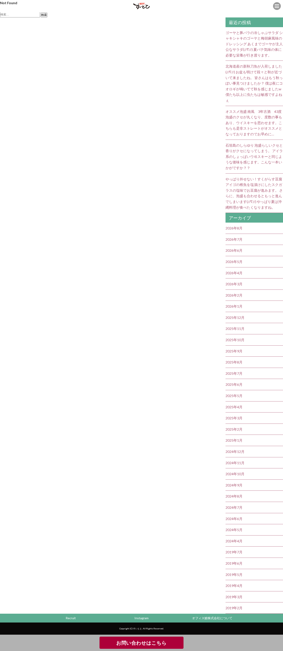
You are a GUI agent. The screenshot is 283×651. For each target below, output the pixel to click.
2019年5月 (234, 574)
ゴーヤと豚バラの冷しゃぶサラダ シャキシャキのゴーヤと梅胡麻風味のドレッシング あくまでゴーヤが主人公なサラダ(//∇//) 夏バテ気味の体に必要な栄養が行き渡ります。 (254, 43)
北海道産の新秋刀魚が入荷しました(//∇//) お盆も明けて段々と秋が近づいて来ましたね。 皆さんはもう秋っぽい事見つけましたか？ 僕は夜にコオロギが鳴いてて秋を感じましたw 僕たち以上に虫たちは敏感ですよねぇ (254, 83)
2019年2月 (234, 608)
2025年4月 (234, 407)
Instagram (141, 618)
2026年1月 (234, 306)
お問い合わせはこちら (141, 643)
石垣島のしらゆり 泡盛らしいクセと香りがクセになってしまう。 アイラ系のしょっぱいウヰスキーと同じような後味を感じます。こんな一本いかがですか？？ (254, 156)
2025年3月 (234, 418)
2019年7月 (234, 552)
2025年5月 (234, 396)
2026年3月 (234, 284)
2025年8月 (234, 362)
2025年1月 (234, 440)
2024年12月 (235, 451)
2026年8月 (234, 228)
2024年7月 (234, 507)
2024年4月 (234, 541)
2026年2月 (234, 295)
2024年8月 (234, 496)
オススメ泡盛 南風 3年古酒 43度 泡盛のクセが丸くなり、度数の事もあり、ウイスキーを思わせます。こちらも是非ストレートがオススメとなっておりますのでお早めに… (254, 122)
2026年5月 (234, 261)
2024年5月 (234, 530)
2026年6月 (234, 250)
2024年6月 (234, 519)
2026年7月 (234, 239)
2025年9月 (234, 351)
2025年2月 (234, 429)
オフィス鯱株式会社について (212, 618)
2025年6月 (234, 384)
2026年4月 (234, 273)
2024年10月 (235, 474)
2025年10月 (235, 340)
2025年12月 (235, 317)
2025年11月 (235, 328)
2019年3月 (234, 597)
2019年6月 (234, 563)
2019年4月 (234, 585)
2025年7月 (234, 373)
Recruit (71, 618)
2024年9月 (234, 485)
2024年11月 (235, 463)
